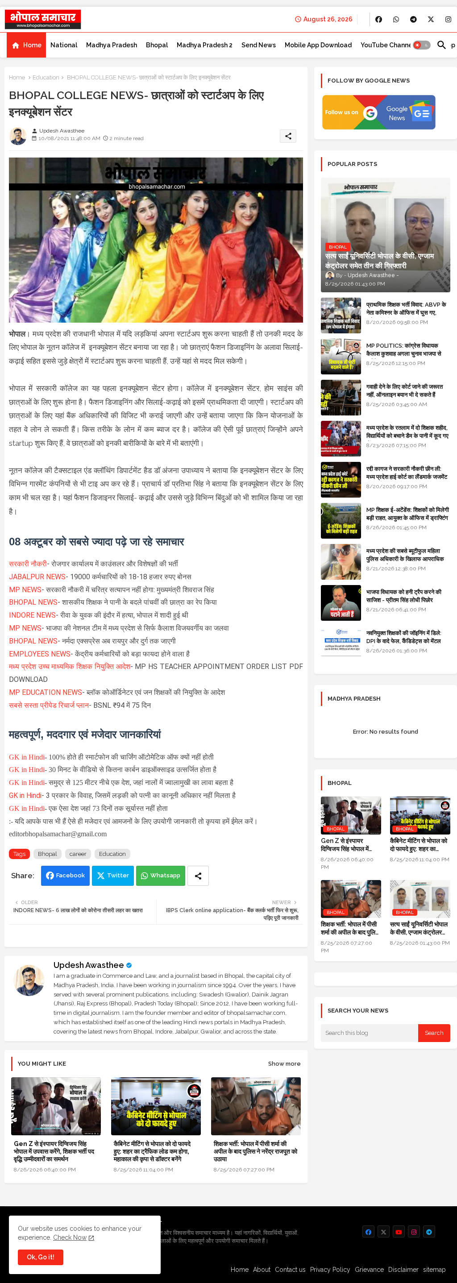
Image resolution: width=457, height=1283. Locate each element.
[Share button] (198, 876)
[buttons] (378, 19)
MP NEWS (25, 589)
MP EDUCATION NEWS (45, 692)
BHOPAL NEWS (33, 602)
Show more (284, 1063)
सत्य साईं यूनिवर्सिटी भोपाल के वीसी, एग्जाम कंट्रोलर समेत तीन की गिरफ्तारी (419, 928)
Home (32, 45)
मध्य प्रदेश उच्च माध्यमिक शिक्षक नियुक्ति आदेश (69, 666)
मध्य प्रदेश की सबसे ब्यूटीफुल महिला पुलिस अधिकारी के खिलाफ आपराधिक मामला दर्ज (405, 559)
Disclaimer (403, 1269)
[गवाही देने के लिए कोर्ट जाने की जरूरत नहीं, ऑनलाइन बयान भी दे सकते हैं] (341, 397)
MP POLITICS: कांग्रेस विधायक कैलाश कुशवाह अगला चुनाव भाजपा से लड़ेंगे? (403, 353)
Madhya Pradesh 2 (205, 45)
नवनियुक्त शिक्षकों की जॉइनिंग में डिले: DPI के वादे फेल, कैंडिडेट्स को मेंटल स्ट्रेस (403, 641)
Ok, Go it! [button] (40, 1257)
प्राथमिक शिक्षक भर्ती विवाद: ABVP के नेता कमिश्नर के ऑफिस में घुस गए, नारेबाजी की (406, 312)
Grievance (369, 1269)
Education (46, 77)
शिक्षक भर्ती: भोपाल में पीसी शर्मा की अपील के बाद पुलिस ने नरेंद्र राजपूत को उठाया (255, 1151)
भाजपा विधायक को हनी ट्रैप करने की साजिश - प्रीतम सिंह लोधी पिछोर (403, 596)
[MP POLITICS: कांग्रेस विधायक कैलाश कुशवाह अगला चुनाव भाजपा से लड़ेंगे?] (341, 356)
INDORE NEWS (32, 615)
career (78, 854)
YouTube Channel (387, 45)
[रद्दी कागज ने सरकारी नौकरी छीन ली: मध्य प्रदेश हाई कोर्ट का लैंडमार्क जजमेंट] (341, 480)
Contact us (290, 1269)
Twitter (118, 875)
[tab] (26, 45)
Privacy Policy (330, 1269)
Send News (258, 45)
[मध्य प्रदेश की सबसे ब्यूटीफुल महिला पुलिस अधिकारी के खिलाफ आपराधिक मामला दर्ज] (341, 562)
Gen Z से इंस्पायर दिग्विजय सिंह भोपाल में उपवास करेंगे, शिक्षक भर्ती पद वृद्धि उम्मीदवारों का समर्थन (54, 1151)
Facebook (70, 875)
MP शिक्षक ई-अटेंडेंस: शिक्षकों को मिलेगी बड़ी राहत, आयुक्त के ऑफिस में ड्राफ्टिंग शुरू (407, 518)
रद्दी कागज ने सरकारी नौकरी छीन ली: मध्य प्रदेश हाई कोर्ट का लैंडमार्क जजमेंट (406, 472)
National (63, 45)
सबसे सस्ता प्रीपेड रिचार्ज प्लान (49, 705)
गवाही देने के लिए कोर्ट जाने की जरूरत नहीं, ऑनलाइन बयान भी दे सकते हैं (404, 390)
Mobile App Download (318, 45)
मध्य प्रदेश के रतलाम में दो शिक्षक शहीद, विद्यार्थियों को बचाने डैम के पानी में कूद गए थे (407, 435)
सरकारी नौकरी (28, 564)
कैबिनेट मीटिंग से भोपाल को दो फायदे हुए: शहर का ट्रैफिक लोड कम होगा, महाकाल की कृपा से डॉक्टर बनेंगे (152, 1151)
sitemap (434, 1269)
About (261, 1269)
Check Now (70, 1237)
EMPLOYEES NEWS (40, 654)
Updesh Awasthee (89, 965)
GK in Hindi (27, 757)
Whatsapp (165, 875)
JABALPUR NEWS (37, 577)
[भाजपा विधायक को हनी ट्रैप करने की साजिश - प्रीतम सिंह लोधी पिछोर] (341, 603)
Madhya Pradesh (111, 45)
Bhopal (157, 45)
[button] (422, 45)
